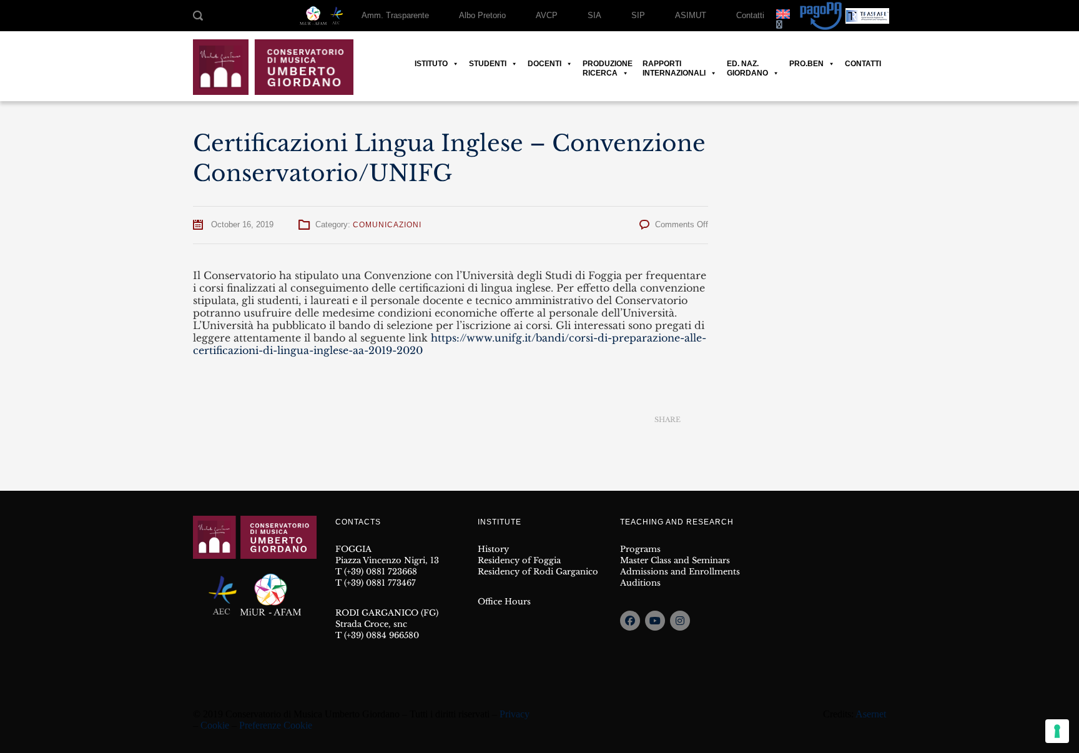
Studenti (487, 63)
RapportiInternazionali (674, 64)
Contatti (750, 15)
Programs (640, 549)
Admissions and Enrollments (680, 571)
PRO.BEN (806, 63)
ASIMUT (690, 15)
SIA (594, 15)
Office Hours (504, 601)
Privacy (515, 714)
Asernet (870, 714)
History (493, 549)
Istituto (431, 63)
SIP (638, 15)
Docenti (544, 63)
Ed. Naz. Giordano (747, 64)
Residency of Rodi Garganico (538, 571)
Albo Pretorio (482, 15)
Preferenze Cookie (275, 725)
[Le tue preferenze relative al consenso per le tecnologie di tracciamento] (1057, 731)
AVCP (547, 15)
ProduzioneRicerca (608, 64)
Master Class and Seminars (675, 560)
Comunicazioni (387, 224)
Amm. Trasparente (395, 15)
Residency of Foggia (519, 560)
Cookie (214, 725)
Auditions (640, 583)
